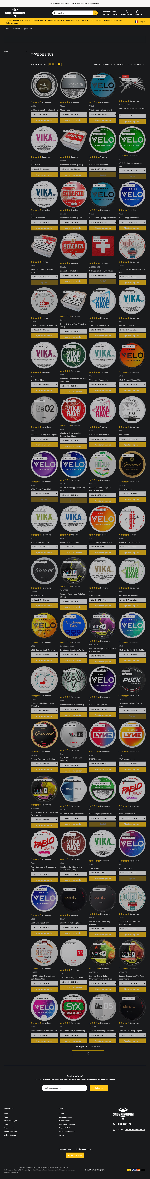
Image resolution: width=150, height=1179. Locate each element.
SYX (62, 1027)
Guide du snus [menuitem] (12, 23)
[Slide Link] (75, 39)
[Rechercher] (95, 13)
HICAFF (92, 484)
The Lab (34, 431)
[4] (60, 64)
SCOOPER (64, 590)
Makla (33, 106)
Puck (121, 699)
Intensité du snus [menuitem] (55, 20)
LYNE (91, 755)
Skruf (62, 919)
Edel (120, 1134)
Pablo (121, 810)
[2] (53, 64)
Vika (32, 161)
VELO (91, 106)
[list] (50, 64)
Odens (121, 265)
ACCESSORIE (124, 105)
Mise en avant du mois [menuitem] (113, 20)
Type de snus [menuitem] (38, 20)
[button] (137, 13)
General (122, 485)
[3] (56, 64)
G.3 (61, 754)
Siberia (63, 161)
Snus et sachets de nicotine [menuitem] (17, 20)
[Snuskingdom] (15, 13)
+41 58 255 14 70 (110, 14)
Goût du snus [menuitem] (71, 20)
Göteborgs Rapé (67, 646)
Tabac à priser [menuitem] (96, 20)
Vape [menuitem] (84, 20)
